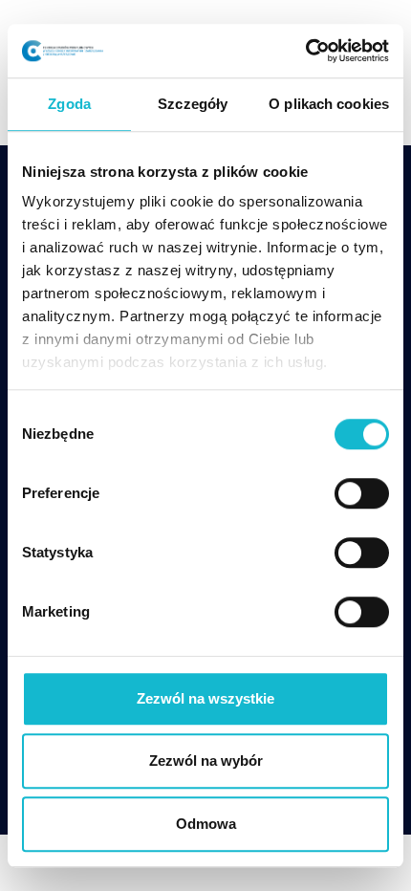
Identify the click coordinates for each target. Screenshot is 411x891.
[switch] (362, 493)
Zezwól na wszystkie (205, 698)
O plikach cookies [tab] (329, 104)
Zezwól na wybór (206, 760)
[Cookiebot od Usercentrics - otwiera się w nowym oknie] (305, 50)
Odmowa (206, 823)
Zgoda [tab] (69, 104)
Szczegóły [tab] (192, 104)
